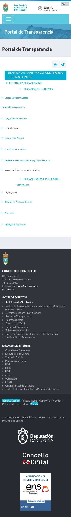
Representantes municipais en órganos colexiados (27, 160)
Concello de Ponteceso (17, 350)
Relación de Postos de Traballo (18, 202)
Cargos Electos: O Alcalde (16, 98)
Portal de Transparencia (18, 316)
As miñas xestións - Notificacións (23, 312)
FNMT (8, 381)
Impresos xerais (14, 319)
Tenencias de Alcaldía (14, 138)
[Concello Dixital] (35, 461)
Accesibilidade (29, 400)
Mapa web (45, 400)
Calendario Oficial (15, 323)
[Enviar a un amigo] (62, 64)
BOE (7, 371)
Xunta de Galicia (14, 357)
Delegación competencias (13, 107)
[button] (65, 4)
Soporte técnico (11, 400)
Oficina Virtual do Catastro (19, 385)
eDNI (8, 374)
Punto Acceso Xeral (15, 360)
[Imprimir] (55, 64)
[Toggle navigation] (8, 19)
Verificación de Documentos (21, 337)
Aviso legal (58, 400)
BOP (7, 364)
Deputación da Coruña (17, 353)
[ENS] (35, 495)
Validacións (11, 378)
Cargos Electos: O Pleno (16, 118)
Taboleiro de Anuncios (17, 330)
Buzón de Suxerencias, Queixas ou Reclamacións (32, 334)
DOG (8, 367)
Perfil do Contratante (17, 326)
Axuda (34, 403)
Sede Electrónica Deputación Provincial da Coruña (33, 388)
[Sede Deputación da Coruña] (35, 438)
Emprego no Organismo (15, 224)
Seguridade (23, 403)
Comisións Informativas (15, 149)
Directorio (9, 213)
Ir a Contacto (8, 289)
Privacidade (9, 403)
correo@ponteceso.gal (27, 286)
